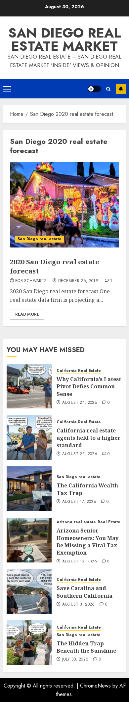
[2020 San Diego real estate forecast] (64, 204)
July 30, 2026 (75, 659)
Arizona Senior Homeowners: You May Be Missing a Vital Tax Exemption (87, 541)
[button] (7, 89)
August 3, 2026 (78, 604)
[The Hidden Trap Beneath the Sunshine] (29, 642)
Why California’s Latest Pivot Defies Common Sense (89, 387)
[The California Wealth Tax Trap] (29, 488)
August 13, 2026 (79, 561)
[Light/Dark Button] (94, 89)
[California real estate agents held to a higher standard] (29, 437)
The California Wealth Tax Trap (87, 489)
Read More (27, 314)
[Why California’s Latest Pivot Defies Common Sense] (29, 386)
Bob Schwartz (30, 281)
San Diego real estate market (64, 39)
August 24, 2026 (79, 402)
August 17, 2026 (79, 502)
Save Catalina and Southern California (84, 592)
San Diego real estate (40, 239)
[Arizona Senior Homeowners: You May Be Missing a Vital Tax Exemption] (29, 540)
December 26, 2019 (78, 281)
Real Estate (109, 522)
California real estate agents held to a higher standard (88, 438)
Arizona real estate (76, 522)
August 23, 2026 (79, 454)
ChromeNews (95, 685)
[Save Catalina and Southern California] (29, 591)
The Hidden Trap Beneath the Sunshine (86, 647)
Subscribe (121, 89)
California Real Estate (79, 371)
